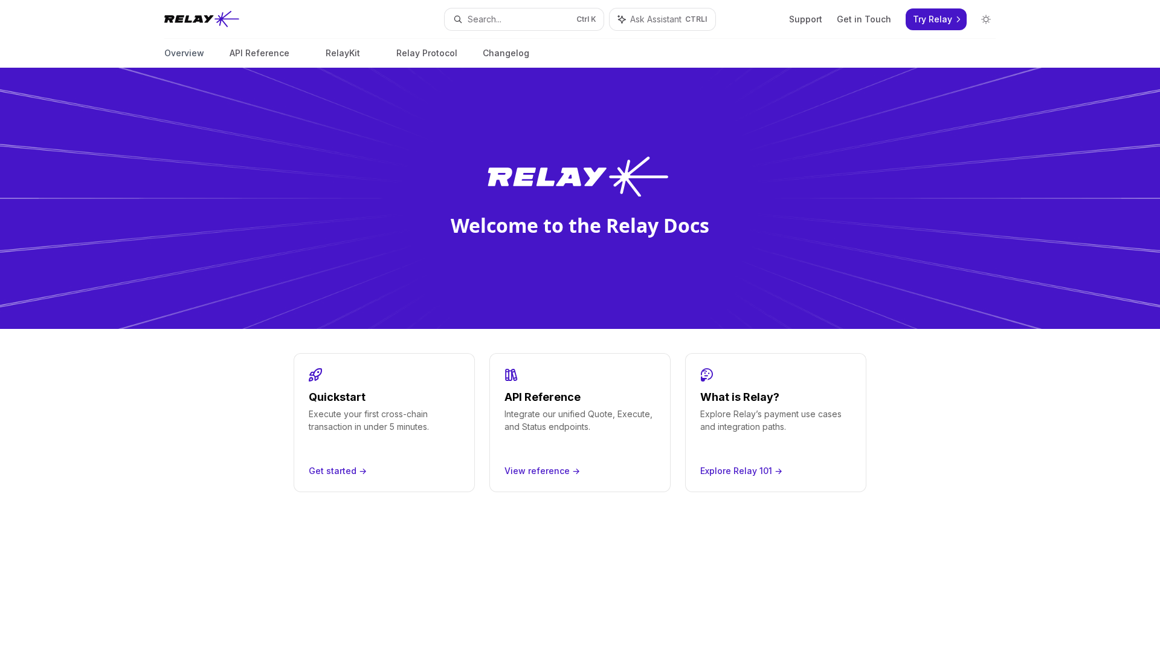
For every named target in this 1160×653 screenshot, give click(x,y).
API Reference (259, 53)
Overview (184, 53)
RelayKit (343, 53)
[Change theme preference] (986, 19)
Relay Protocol (426, 53)
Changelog (506, 53)
